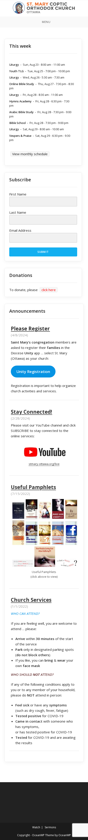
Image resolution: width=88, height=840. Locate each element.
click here (49, 289)
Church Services (31, 599)
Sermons (50, 827)
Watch (36, 827)
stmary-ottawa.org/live (44, 464)
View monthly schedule (30, 154)
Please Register (30, 328)
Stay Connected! (31, 411)
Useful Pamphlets (33, 487)
